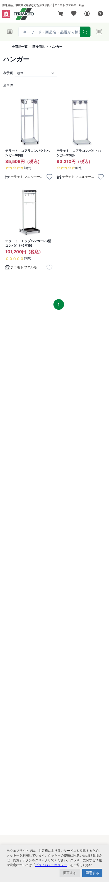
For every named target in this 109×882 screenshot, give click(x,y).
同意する (92, 873)
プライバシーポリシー (51, 865)
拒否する (69, 873)
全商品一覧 (20, 47)
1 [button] (59, 304)
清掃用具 (38, 47)
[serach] (85, 32)
